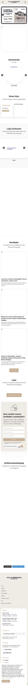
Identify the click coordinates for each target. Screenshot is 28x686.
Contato (3, 595)
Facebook (6, 660)
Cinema (2, 588)
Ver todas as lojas (14, 395)
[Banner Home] (14, 39)
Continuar (5, 681)
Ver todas (14, 62)
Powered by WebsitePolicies (7, 683)
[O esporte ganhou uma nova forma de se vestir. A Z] (14, 478)
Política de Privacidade (13, 443)
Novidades (3, 590)
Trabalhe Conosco (5, 598)
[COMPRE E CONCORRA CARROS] (14, 15)
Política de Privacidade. (7, 678)
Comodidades (4, 593)
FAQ (2, 600)
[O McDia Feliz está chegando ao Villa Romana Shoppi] (14, 516)
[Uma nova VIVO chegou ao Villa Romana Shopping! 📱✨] (14, 532)
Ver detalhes (5, 110)
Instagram (6, 662)
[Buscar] (25, 2)
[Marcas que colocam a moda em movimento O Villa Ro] (14, 491)
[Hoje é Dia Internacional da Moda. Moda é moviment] (14, 504)
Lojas (2, 585)
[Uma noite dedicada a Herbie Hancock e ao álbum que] (14, 552)
